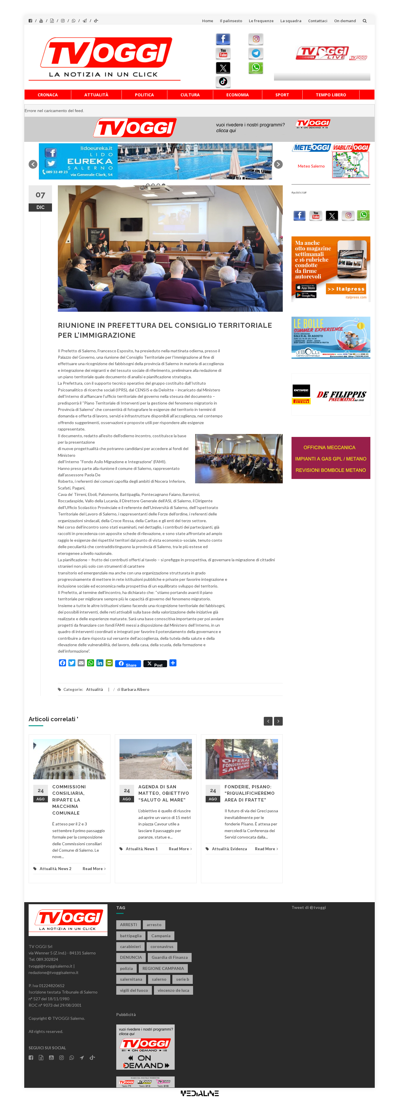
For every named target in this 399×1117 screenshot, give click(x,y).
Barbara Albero (135, 689)
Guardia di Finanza (170, 957)
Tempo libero (331, 94)
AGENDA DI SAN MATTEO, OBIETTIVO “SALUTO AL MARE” (163, 793)
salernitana (131, 979)
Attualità (96, 94)
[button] (33, 164)
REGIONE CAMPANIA (163, 968)
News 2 (65, 868)
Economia (237, 94)
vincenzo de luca (173, 990)
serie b (182, 979)
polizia (126, 968)
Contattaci (317, 20)
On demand (345, 20)
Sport (282, 94)
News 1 (151, 848)
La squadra (290, 20)
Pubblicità (126, 1014)
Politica (144, 94)
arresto (154, 924)
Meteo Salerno (311, 165)
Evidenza (238, 848)
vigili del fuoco (134, 990)
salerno (159, 979)
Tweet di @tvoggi (309, 907)
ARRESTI (128, 924)
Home (207, 20)
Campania (161, 935)
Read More (93, 868)
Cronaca (48, 94)
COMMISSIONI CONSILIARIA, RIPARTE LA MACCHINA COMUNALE (69, 800)
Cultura (190, 94)
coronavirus (162, 946)
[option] (156, 161)
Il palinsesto (231, 20)
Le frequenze (261, 20)
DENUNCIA (131, 957)
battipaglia (131, 935)
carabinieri (130, 946)
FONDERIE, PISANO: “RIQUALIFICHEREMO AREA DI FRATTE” (250, 793)
